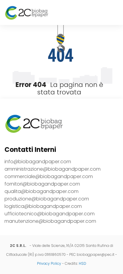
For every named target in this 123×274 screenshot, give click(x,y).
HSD (82, 263)
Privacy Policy (49, 263)
